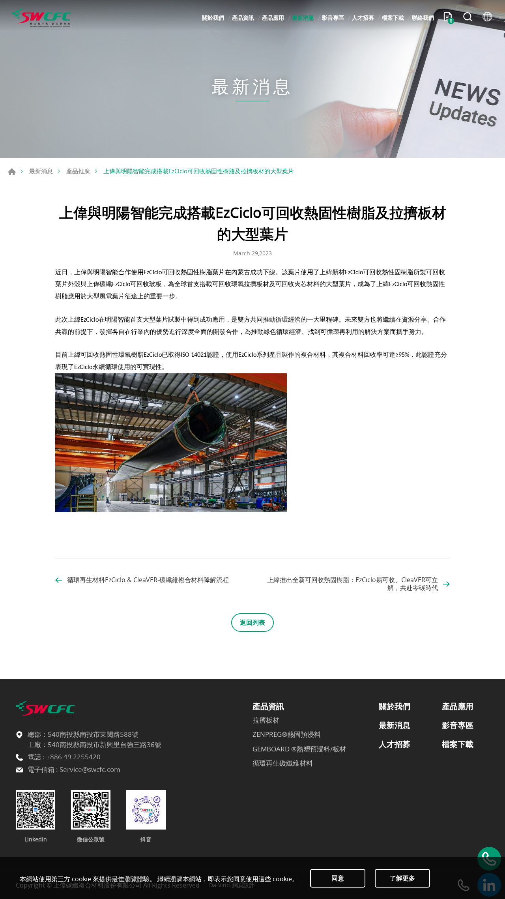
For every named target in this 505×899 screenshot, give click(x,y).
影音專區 (333, 17)
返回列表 (252, 622)
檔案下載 (393, 17)
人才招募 (363, 17)
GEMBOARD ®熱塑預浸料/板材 (299, 749)
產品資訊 (243, 17)
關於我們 (213, 17)
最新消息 (303, 17)
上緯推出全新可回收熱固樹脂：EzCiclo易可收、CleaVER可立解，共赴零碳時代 (352, 583)
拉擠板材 (265, 720)
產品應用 (273, 17)
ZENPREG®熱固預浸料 (286, 734)
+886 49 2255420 (73, 756)
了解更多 (402, 878)
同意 (337, 878)
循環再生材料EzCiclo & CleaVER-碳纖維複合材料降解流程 (148, 579)
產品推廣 (78, 171)
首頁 (12, 172)
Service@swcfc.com (90, 769)
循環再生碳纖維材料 (282, 763)
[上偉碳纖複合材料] (41, 17)
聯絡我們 (423, 17)
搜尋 (467, 18)
